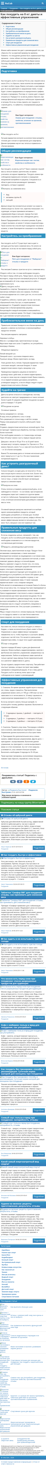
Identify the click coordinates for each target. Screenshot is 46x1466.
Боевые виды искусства (11, 1267)
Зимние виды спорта (10, 1292)
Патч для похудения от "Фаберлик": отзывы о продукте (27, 260)
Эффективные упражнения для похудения (22, 45)
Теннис (4, 1272)
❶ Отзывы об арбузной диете (16, 815)
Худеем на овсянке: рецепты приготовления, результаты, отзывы (20, 1204)
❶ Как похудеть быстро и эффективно (21, 855)
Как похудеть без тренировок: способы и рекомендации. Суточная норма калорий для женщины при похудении (22, 1071)
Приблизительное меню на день (18, 33)
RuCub (8, 3)
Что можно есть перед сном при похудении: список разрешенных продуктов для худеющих (18, 981)
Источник (4, 768)
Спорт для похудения (14, 43)
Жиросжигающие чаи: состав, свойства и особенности (27, 161)
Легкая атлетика (8, 1275)
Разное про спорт (9, 1252)
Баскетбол (6, 1255)
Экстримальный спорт (11, 1262)
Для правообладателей (26, 1442)
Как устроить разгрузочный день (18, 38)
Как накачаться (8, 1270)
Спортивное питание (10, 1297)
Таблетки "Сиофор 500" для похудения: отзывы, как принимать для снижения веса (21, 894)
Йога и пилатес (8, 1282)
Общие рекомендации (14, 29)
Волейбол (6, 1287)
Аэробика (6, 1250)
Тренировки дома (9, 1294)
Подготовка (10, 26)
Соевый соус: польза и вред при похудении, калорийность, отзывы (19, 1118)
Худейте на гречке (13, 36)
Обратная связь (7, 1440)
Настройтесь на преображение (17, 31)
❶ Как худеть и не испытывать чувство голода (22, 940)
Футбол (5, 1265)
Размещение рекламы (25, 1440)
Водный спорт (7, 1277)
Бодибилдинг (7, 1257)
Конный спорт (7, 1260)
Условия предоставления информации (16, 1462)
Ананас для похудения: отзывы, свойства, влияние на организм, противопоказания (29, 120)
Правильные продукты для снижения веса (22, 40)
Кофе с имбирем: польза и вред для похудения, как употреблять (20, 1026)
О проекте (5, 1439)
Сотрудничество (23, 1439)
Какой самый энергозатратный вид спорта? (20, 1162)
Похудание (4, 849)
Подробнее (39, 848)
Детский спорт (8, 1289)
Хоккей (5, 1284)
